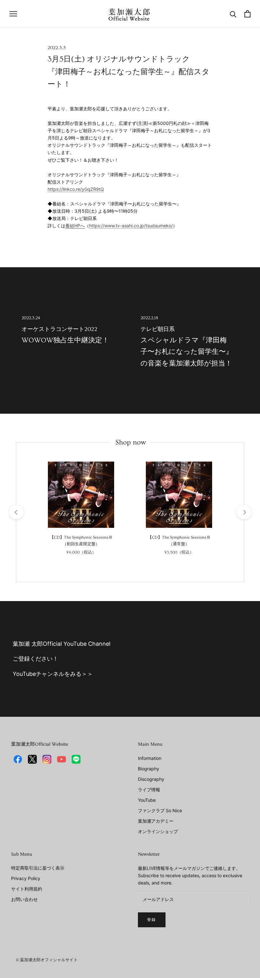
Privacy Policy (25, 878)
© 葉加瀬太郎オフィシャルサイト (47, 960)
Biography (148, 768)
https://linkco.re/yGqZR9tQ (76, 189)
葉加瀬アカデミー (155, 821)
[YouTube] (61, 759)
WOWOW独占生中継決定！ (65, 329)
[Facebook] (17, 759)
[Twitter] (32, 759)
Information (149, 758)
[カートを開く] (247, 13)
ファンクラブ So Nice (160, 810)
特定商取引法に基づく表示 (37, 868)
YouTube (147, 800)
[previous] (16, 512)
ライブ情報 (149, 789)
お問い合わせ (24, 899)
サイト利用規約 (26, 888)
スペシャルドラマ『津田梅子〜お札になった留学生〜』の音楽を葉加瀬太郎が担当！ (186, 341)
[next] (244, 512)
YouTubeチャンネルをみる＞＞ (53, 673)
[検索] (233, 13)
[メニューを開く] (13, 13)
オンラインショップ (158, 831)
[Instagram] (46, 759)
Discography (151, 779)
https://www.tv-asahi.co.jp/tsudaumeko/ (131, 225)
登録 (151, 920)
